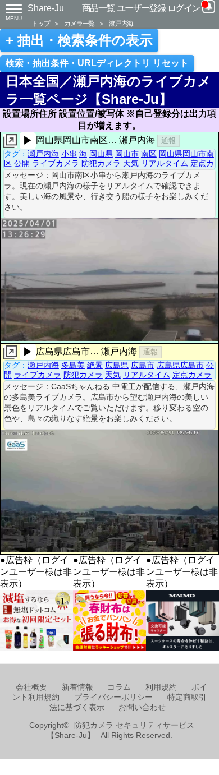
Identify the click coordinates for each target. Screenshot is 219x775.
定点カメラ (192, 374)
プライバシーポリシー (113, 697)
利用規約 (161, 687)
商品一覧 (98, 8)
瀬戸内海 (121, 23)
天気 (131, 163)
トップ (40, 23)
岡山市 (127, 153)
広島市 (142, 365)
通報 (168, 140)
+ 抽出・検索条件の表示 (79, 40)
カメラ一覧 (79, 23)
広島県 (117, 365)
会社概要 (31, 687)
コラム (119, 687)
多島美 (73, 365)
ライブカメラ (55, 163)
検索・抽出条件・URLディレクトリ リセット (97, 63)
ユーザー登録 (141, 8)
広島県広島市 (180, 365)
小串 (69, 153)
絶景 (95, 365)
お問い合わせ (142, 707)
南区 (149, 153)
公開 (22, 163)
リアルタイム (164, 163)
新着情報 (77, 687)
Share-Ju (46, 8)
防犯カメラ (101, 163)
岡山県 (101, 153)
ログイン (183, 8)
